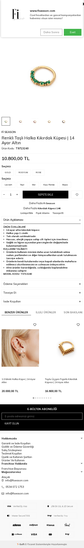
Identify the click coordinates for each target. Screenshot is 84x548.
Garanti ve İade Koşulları (16, 443)
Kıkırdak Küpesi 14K (49, 208)
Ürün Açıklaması (13, 219)
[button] (33, 398)
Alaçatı (6, 477)
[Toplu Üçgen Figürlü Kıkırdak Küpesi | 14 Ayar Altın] (63, 348)
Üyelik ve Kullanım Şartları (17, 457)
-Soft (21, 544)
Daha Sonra (51, 32)
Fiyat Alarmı (42, 213)
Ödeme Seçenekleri (15, 284)
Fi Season (9, 132)
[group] (42, 73)
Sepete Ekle (45, 194)
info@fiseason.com (17, 493)
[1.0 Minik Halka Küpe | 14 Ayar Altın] (20, 348)
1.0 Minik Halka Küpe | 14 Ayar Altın (18, 381)
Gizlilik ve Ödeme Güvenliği (18, 446)
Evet (72, 32)
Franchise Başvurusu (14, 468)
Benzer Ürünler (16, 312)
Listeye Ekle (27, 213)
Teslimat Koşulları (12, 453)
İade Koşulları (12, 301)
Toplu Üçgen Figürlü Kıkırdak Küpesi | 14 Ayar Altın (61, 381)
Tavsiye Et (58, 213)
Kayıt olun (12, 423)
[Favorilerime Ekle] (34, 325)
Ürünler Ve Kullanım (13, 460)
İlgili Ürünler (46, 312)
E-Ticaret (30, 544)
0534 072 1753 (15, 486)
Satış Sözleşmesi (12, 450)
